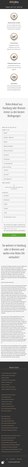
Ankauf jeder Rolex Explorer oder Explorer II (10, 451)
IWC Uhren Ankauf (5, 384)
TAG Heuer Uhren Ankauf (6, 401)
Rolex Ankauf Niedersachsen (7, 425)
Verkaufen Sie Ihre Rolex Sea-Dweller (9, 447)
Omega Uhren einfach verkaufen (8, 394)
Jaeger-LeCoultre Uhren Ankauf (8, 387)
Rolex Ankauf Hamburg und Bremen (9, 430)
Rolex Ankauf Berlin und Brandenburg (9, 427)
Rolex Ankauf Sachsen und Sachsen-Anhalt (10, 435)
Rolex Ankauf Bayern (5, 416)
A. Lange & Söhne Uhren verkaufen (9, 373)
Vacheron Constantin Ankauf (7, 406)
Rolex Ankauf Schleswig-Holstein (8, 437)
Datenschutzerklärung (12, 228)
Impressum (19, 459)
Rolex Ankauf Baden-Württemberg (8, 408)
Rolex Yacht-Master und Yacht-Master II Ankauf (11, 449)
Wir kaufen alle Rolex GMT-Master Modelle (10, 444)
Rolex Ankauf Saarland (6, 410)
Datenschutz (12, 459)
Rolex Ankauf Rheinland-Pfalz (7, 421)
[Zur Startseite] (14, 3)
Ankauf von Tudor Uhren (6, 404)
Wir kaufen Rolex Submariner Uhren (9, 442)
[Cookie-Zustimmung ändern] (3, 462)
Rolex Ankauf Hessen (6, 418)
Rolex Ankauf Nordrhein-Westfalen (8, 423)
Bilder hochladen (6, 182)
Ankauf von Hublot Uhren (6, 382)
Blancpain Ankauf (5, 377)
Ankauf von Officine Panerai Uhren (8, 389)
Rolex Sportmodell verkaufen (7, 399)
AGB (7, 459)
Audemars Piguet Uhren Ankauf (8, 375)
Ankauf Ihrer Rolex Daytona (7, 440)
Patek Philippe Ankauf (6, 397)
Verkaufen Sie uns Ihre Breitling (8, 380)
